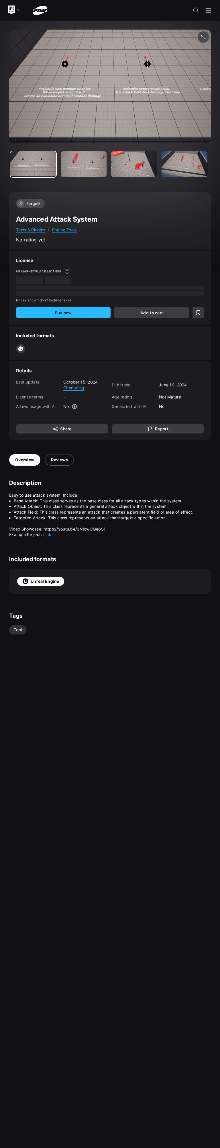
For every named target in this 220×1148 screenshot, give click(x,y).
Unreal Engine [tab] (45, 581)
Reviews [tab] (59, 459)
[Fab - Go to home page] (40, 9)
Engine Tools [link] (64, 229)
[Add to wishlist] (198, 312)
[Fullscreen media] (203, 37)
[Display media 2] (134, 164)
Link (47, 534)
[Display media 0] (33, 164)
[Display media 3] (184, 164)
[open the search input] (196, 10)
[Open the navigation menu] (208, 10)
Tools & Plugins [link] (30, 229)
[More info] (67, 271)
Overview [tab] (24, 459)
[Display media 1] (84, 164)
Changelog (74, 387)
